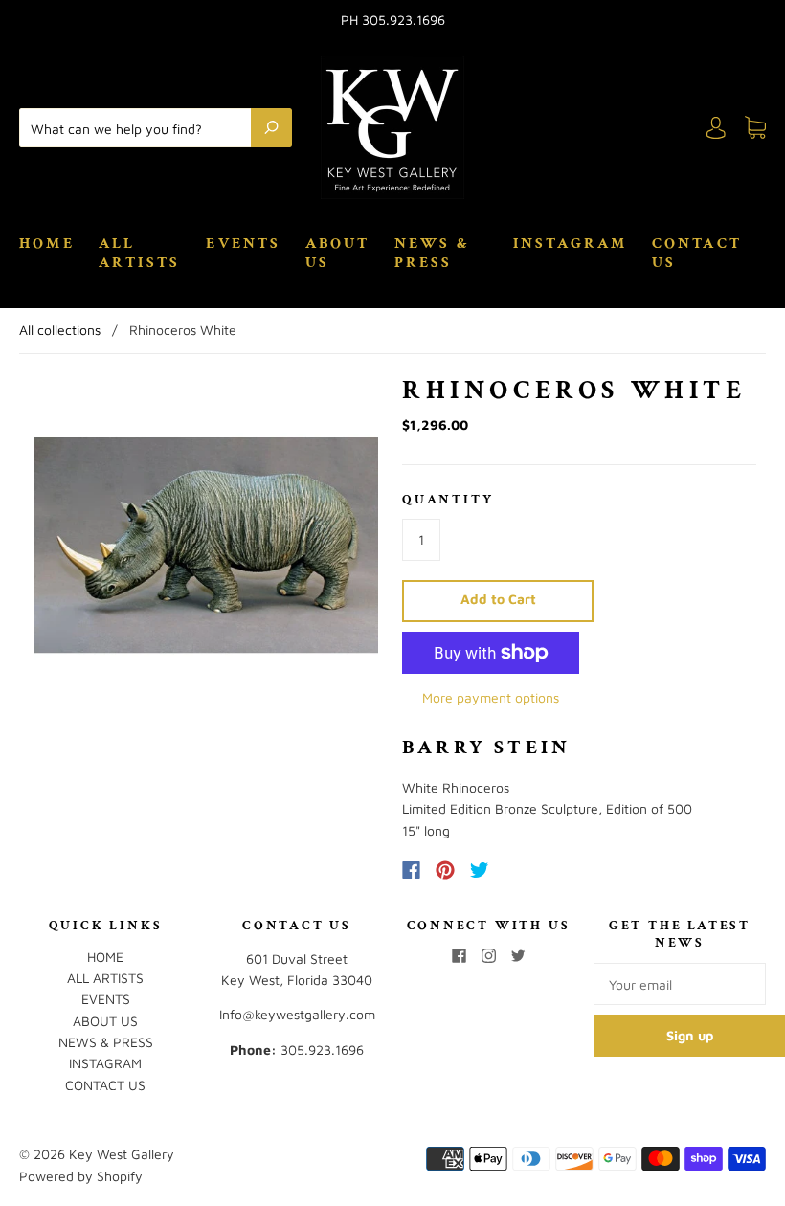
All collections (60, 330)
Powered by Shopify (81, 1176)
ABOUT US (337, 253)
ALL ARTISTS (139, 253)
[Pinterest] (445, 870)
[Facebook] (411, 870)
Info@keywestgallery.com (297, 1014)
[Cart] (755, 128)
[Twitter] (479, 870)
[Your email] (680, 984)
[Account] (716, 128)
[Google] (519, 870)
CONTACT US (697, 253)
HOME (47, 244)
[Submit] (271, 127)
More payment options (490, 697)
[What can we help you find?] (139, 127)
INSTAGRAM (570, 244)
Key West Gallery (121, 1154)
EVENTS (243, 244)
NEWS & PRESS (432, 253)
